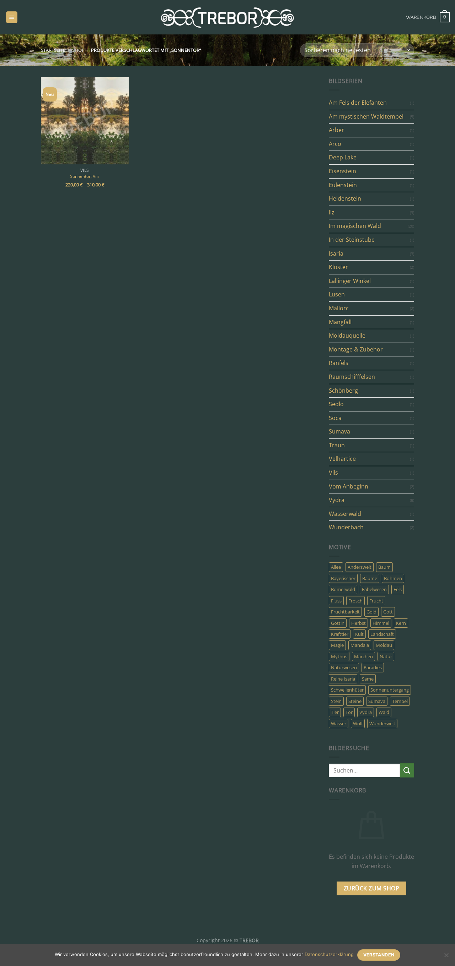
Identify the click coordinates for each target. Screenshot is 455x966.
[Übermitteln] (407, 770)
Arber (336, 130)
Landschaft (382, 634)
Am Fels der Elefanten (358, 103)
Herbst (358, 623)
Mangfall (340, 322)
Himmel (381, 623)
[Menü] (11, 17)
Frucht (376, 600)
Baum (384, 567)
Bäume (369, 578)
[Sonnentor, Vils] (85, 120)
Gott (388, 611)
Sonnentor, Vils (85, 176)
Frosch (355, 600)
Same (368, 679)
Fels (398, 589)
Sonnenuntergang (389, 690)
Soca (335, 418)
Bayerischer (343, 578)
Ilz (331, 212)
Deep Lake (343, 157)
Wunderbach (346, 527)
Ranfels (338, 363)
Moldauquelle (347, 335)
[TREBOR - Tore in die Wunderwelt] (227, 17)
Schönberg (343, 390)
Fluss (336, 600)
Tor (349, 712)
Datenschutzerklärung (329, 954)
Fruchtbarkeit (345, 611)
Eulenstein (343, 185)
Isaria (336, 253)
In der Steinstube (352, 240)
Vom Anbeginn (348, 486)
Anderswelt (359, 567)
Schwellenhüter (347, 690)
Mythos (339, 656)
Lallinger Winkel (350, 281)
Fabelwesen (374, 589)
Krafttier (339, 634)
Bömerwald (343, 589)
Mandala (359, 645)
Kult (359, 634)
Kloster (338, 267)
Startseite (53, 50)
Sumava (339, 431)
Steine (355, 701)
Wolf (358, 723)
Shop (78, 50)
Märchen (363, 656)
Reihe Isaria (343, 679)
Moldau (384, 645)
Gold (371, 611)
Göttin (337, 623)
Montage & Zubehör (356, 349)
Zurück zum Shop (371, 888)
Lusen (337, 294)
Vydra (336, 500)
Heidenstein (345, 198)
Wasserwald (345, 514)
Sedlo (336, 404)
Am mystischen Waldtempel (366, 116)
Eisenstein (342, 171)
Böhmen (393, 578)
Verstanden (379, 954)
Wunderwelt (382, 723)
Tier (335, 712)
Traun (337, 445)
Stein (336, 701)
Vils (333, 472)
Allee (336, 567)
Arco (335, 144)
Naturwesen (344, 667)
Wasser (338, 723)
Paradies (373, 667)
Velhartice (342, 459)
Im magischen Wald (355, 226)
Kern (401, 623)
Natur (386, 656)
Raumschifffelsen (352, 377)
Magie (337, 645)
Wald (384, 712)
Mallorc (339, 308)
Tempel (400, 701)
